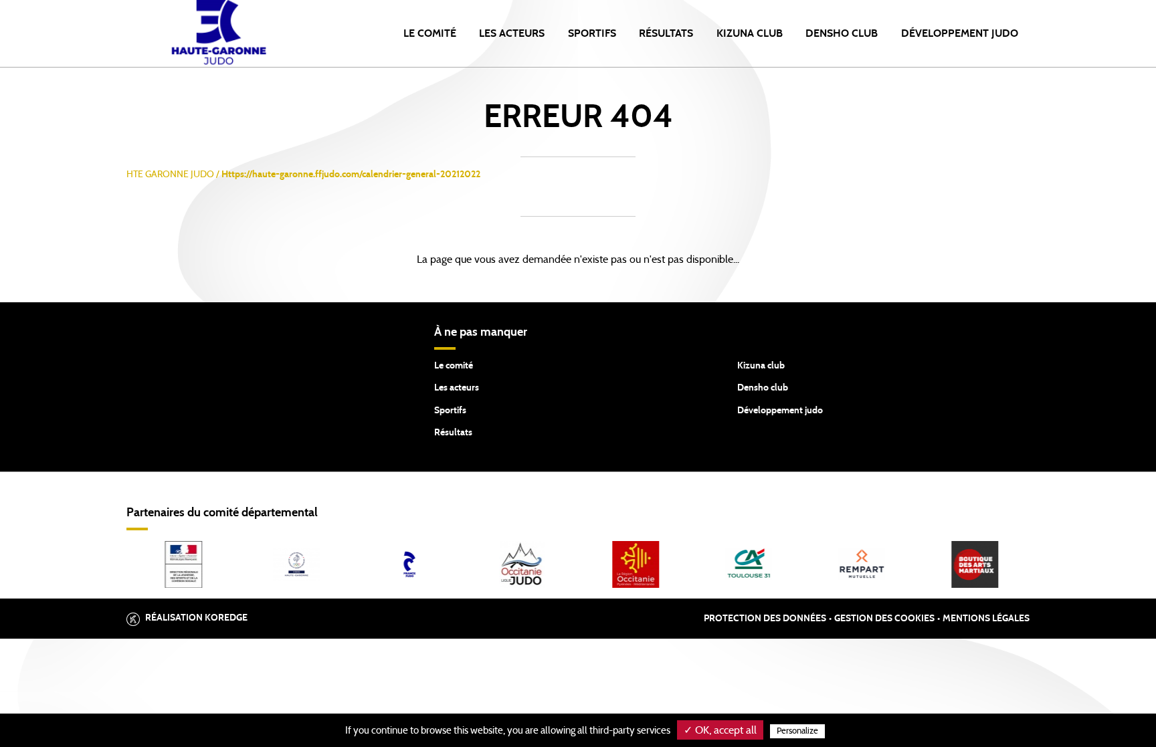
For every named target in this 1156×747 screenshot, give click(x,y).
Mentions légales (986, 618)
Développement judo (780, 410)
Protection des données (765, 618)
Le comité (429, 33)
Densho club (762, 388)
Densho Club (841, 33)
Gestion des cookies (884, 618)
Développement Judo (959, 33)
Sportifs (592, 33)
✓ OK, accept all (720, 730)
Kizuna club (761, 365)
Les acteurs (512, 33)
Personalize (797, 731)
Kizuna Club (749, 33)
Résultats (666, 33)
